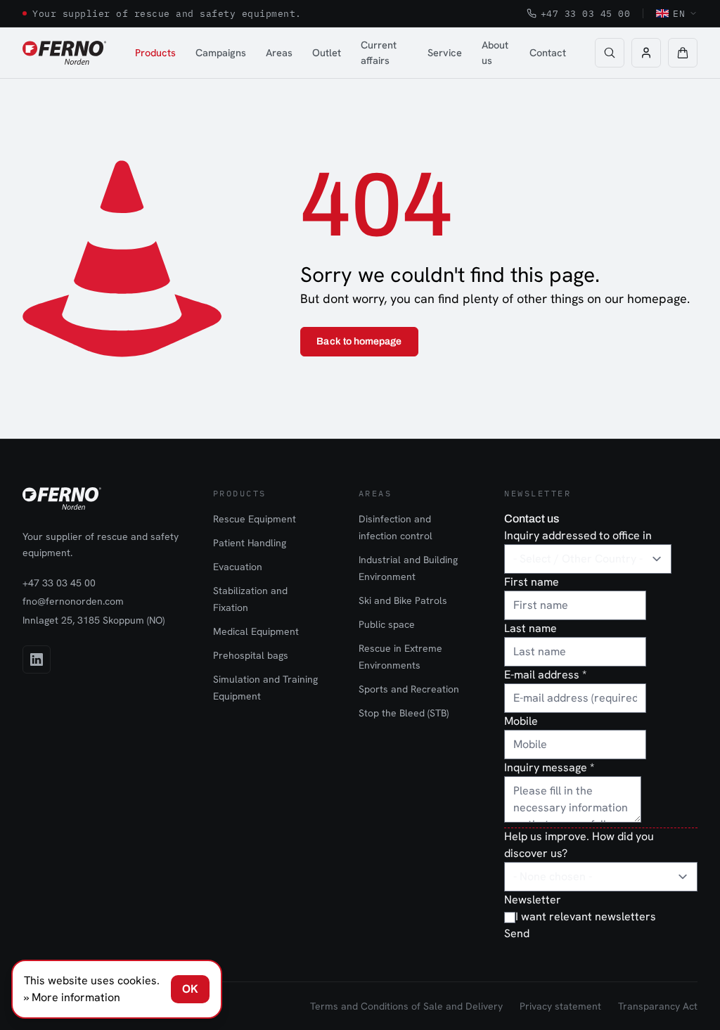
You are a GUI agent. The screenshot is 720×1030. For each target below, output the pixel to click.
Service (445, 52)
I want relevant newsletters (585, 916)
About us (495, 52)
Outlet (326, 52)
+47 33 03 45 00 (586, 13)
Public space (387, 624)
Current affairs (379, 52)
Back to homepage (358, 341)
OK (190, 988)
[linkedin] (36, 659)
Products (155, 52)
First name (531, 581)
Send (516, 933)
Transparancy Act (658, 1006)
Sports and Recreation (409, 689)
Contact (547, 52)
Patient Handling (249, 542)
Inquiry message (549, 767)
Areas (279, 52)
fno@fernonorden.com (73, 601)
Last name (530, 628)
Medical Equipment (256, 631)
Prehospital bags (250, 655)
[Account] (646, 52)
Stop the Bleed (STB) (404, 713)
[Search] (609, 52)
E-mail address (545, 674)
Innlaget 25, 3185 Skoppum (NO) (93, 620)
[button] (683, 52)
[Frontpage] (64, 53)
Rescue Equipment (254, 519)
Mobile (521, 721)
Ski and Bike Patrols (403, 600)
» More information (72, 997)
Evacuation (237, 566)
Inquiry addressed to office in (578, 535)
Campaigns (220, 52)
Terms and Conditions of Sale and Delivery (406, 1006)
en (679, 13)
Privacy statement (560, 1006)
